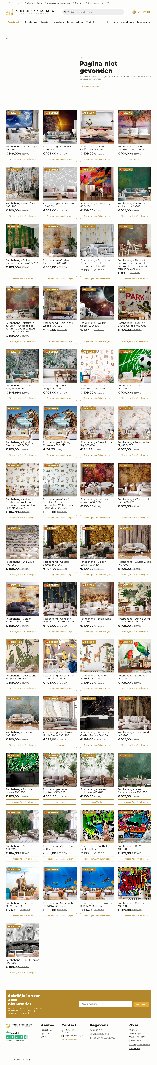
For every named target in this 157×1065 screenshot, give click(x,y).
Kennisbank (134, 1049)
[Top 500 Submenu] (94, 22)
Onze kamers (31, 22)
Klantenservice (143, 22)
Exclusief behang (75, 22)
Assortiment (13, 22)
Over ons (133, 1030)
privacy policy (135, 1041)
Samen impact (135, 1033)
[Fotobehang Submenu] (64, 22)
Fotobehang (58, 22)
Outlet (109, 22)
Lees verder (134, 159)
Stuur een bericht (137, 1037)
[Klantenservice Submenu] (150, 22)
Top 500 (90, 22)
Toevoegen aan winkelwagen (22, 159)
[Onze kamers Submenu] (38, 22)
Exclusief (45, 22)
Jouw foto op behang (124, 22)
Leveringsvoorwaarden (139, 1045)
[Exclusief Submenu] (50, 22)
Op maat (45, 1033)
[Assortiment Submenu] (20, 22)
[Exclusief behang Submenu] (83, 22)
